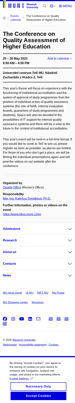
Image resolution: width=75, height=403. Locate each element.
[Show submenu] (66, 229)
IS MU (29, 292)
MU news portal (12, 292)
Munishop (38, 302)
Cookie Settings (19, 378)
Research (10, 240)
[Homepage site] (20, 5)
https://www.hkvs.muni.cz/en (22, 214)
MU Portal (58, 292)
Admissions (11, 228)
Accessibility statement (33, 344)
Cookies (53, 344)
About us (9, 252)
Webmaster (10, 344)
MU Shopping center (15, 302)
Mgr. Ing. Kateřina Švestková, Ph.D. (27, 198)
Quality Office (12, 187)
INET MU (42, 292)
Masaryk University (24, 339)
